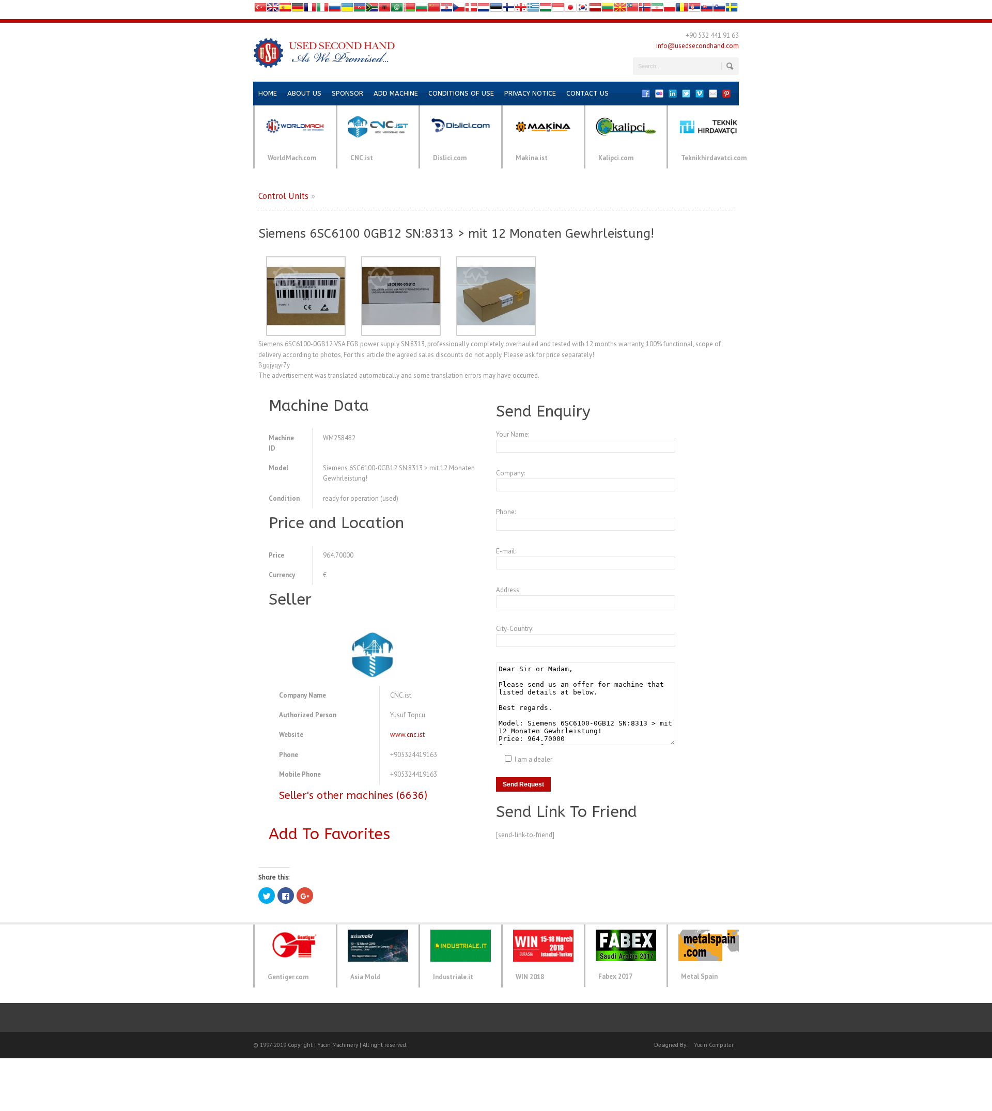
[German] (297, 9)
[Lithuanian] (607, 9)
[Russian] (335, 9)
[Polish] (669, 9)
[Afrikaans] (372, 9)
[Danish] (471, 9)
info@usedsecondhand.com (697, 45)
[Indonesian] (558, 9)
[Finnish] (508, 9)
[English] (273, 9)
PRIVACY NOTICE (530, 93)
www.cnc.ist (407, 734)
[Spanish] (285, 9)
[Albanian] (384, 9)
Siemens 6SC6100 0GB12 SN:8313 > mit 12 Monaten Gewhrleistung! (456, 233)
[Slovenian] (719, 9)
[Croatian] (446, 9)
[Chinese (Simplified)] (434, 9)
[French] (310, 9)
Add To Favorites (329, 834)
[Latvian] (595, 9)
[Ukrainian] (347, 9)
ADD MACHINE (396, 93)
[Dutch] (483, 9)
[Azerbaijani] (359, 9)
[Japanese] (570, 9)
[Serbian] (694, 9)
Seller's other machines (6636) (353, 795)
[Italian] (322, 9)
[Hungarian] (545, 9)
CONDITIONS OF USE (461, 93)
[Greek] (533, 9)
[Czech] (459, 9)
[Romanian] (682, 9)
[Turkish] (260, 9)
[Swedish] (731, 9)
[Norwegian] (645, 9)
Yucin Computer (714, 1044)
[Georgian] (521, 9)
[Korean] (583, 9)
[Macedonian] (620, 9)
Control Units (283, 196)
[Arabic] (397, 9)
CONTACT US (587, 93)
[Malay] (632, 9)
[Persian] (657, 9)
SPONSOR (347, 93)
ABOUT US (304, 93)
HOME (267, 93)
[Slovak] (707, 9)
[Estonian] (496, 9)
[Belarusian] (409, 9)
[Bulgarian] (421, 9)
